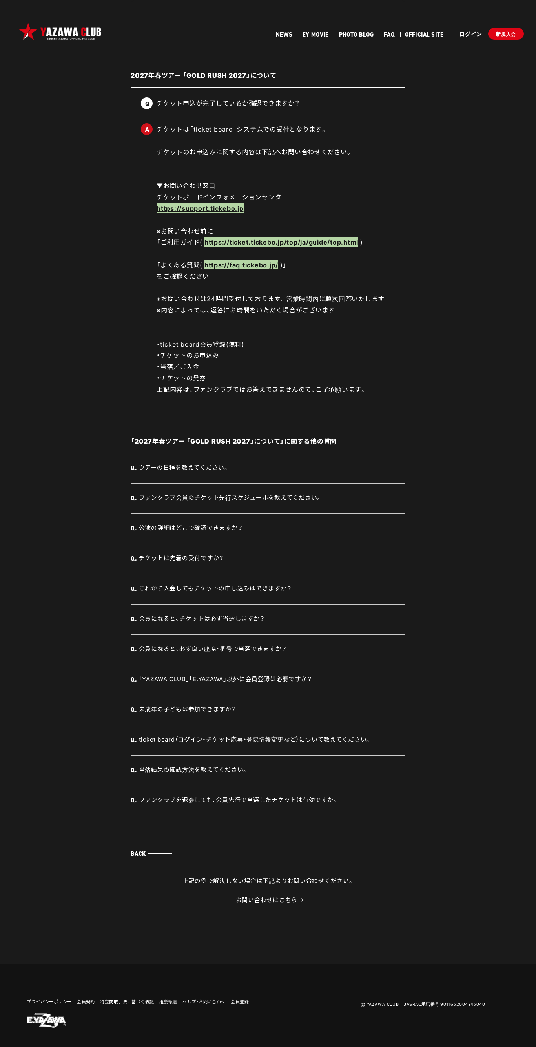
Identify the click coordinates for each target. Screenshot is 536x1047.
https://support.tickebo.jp (200, 208)
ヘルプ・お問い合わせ (203, 1001)
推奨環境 (168, 1001)
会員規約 (86, 1001)
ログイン (470, 34)
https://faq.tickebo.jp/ (241, 264)
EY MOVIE (315, 34)
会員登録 (240, 1001)
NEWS (284, 34)
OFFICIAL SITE (424, 34)
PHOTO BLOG (356, 34)
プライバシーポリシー (49, 1001)
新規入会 (506, 34)
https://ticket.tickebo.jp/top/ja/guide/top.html (281, 242)
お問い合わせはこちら (267, 899)
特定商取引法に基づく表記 (127, 1001)
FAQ (389, 34)
